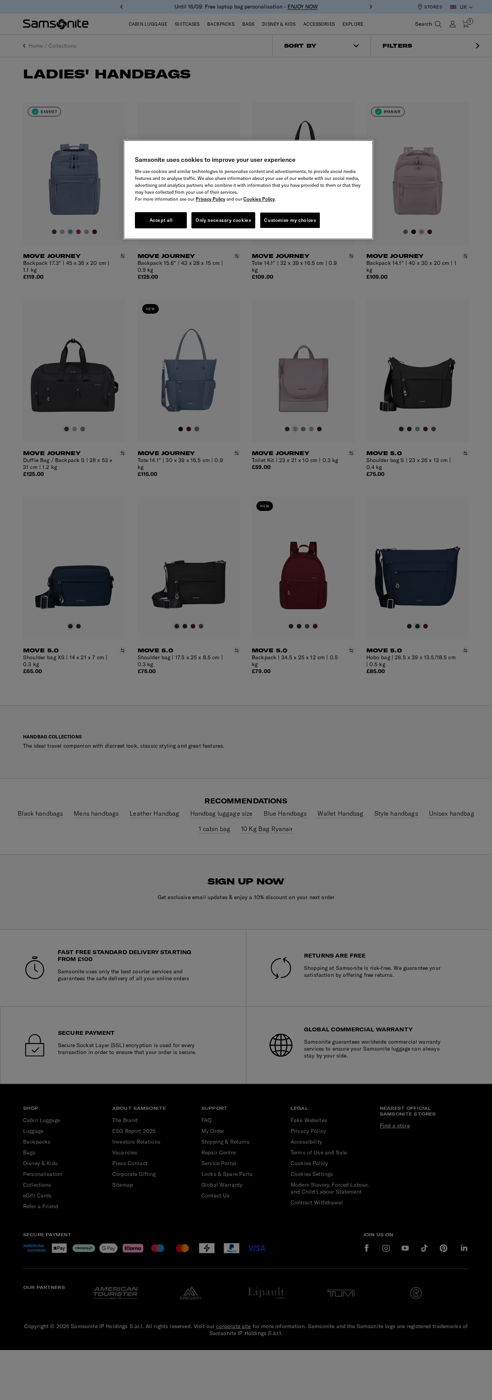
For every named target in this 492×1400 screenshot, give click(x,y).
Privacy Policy (210, 199)
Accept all (161, 220)
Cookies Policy (259, 199)
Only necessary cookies (223, 220)
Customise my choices (290, 220)
